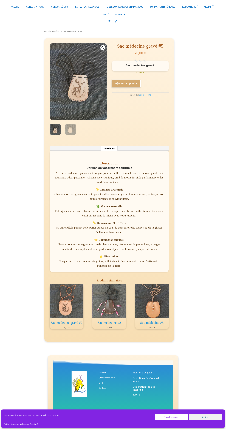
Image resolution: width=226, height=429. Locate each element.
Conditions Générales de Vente (146, 379)
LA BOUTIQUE (189, 6)
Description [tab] (109, 148)
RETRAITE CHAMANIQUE (87, 6)
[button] (102, 47)
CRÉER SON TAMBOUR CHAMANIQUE (124, 6)
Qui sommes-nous (107, 377)
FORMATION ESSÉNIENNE (162, 6)
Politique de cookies (11, 424)
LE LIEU (103, 14)
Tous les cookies (171, 417)
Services (102, 372)
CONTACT (120, 14)
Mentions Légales (142, 372)
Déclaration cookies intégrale (144, 388)
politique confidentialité (29, 424)
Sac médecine (56, 31)
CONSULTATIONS (35, 6)
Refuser (205, 417)
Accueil (47, 31)
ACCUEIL (15, 6)
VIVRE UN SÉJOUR (59, 6)
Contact (102, 388)
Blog (101, 382)
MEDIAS (207, 6)
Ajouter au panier (126, 83)
